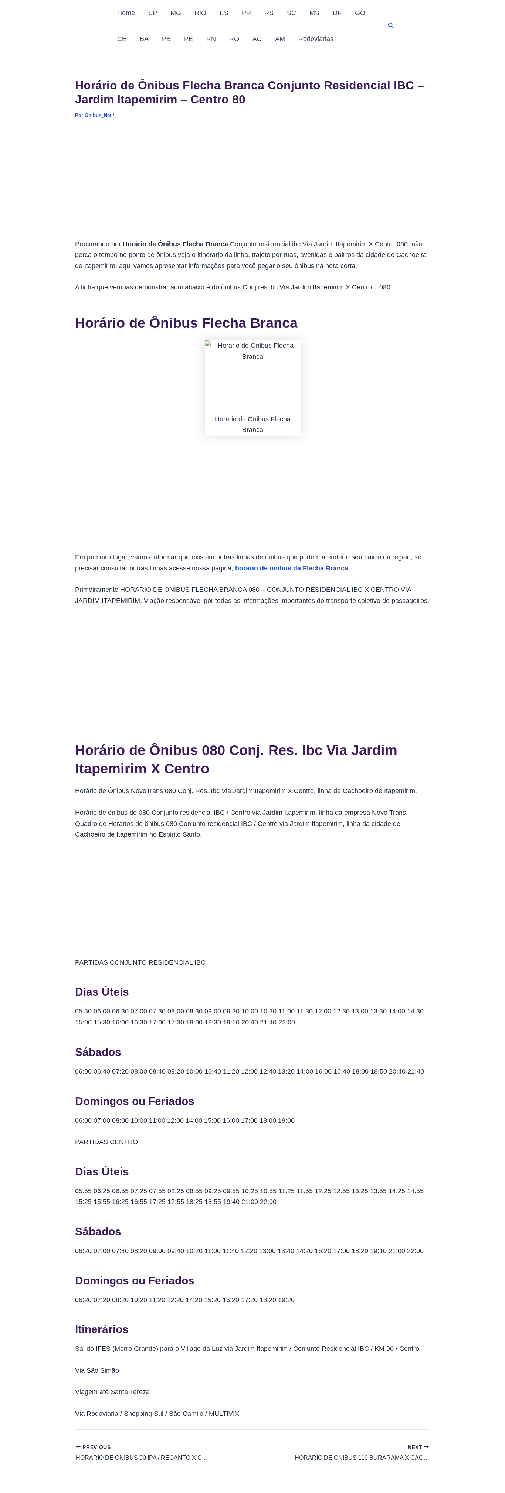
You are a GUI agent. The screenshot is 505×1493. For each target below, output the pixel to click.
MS (314, 13)
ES (224, 13)
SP (152, 13)
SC (291, 13)
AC (257, 38)
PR (246, 13)
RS (269, 13)
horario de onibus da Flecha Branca (291, 568)
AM (280, 38)
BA (144, 38)
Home (126, 13)
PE (188, 38)
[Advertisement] (252, 184)
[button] (391, 26)
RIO (200, 13)
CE (121, 38)
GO (360, 13)
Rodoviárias (315, 38)
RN (211, 38)
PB (166, 38)
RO (234, 38)
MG (175, 13)
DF (337, 13)
